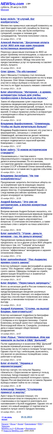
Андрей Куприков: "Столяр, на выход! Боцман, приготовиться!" (25, 310)
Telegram (5, 426)
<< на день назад (7, 418)
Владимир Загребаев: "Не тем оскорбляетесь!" (20, 177)
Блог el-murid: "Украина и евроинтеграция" (17, 365)
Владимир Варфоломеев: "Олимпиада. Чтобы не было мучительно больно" (25, 125)
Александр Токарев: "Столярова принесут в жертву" (21, 391)
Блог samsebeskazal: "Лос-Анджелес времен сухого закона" (24, 261)
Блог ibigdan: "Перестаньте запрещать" (26, 283)
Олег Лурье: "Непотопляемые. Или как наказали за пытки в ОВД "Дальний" (25, 339)
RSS (40, 424)
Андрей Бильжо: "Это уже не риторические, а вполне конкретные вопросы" (24, 204)
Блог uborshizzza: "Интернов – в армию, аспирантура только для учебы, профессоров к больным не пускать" (26, 95)
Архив (20, 424)
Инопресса (30, 428)
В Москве (19, 428)
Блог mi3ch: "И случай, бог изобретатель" (18, 20)
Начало (4, 424)
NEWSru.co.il (7, 428)
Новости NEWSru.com (13, 431)
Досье (13, 424)
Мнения (5, 10)
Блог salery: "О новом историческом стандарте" (24, 151)
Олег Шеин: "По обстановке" (19, 71)
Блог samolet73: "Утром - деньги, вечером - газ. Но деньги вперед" (22, 235)
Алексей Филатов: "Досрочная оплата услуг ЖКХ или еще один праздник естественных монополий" (25, 45)
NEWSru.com (12, 4)
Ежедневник (30, 424)
